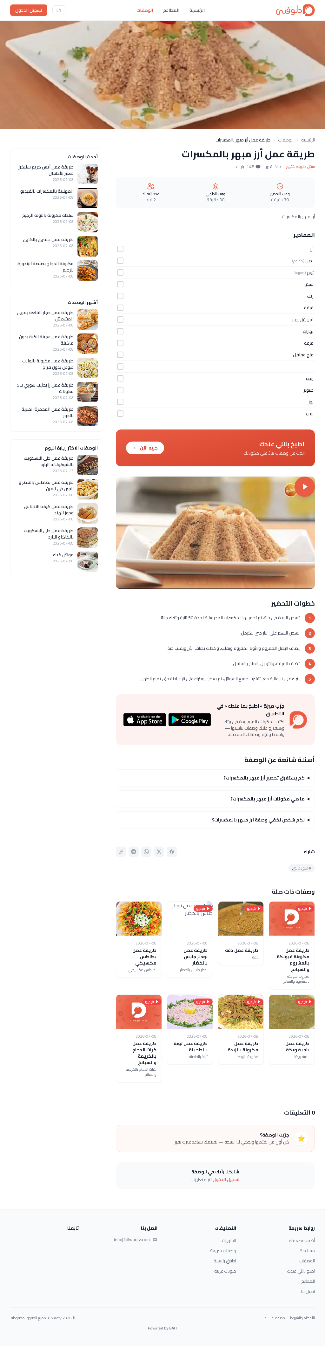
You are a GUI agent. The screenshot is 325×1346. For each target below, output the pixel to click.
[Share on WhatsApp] (146, 852)
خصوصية (278, 1318)
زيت (310, 296)
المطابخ (308, 1281)
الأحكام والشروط (302, 1318)
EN (58, 10)
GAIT (173, 1328)
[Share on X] (159, 852)
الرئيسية (197, 10)
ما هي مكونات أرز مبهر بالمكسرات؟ (267, 799)
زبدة (310, 378)
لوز (311, 402)
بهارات (308, 331)
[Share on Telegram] (134, 852)
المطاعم (171, 10)
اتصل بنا (308, 1291)
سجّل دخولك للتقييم (300, 166)
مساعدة (307, 1250)
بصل (309, 261)
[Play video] (215, 532)
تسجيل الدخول (28, 10)
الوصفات (144, 10)
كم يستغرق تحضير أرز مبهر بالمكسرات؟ (264, 778)
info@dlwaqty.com (132, 1239)
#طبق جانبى (301, 868)
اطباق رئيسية (225, 1261)
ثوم (310, 272)
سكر (310, 284)
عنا (264, 1318)
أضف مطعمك (302, 1240)
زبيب (310, 413)
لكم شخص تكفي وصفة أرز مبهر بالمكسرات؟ (258, 820)
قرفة (309, 308)
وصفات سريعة (223, 1250)
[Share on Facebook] (172, 852)
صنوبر (309, 390)
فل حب (299, 319)
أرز (312, 249)
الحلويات (229, 1240)
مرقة (309, 343)
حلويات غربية (225, 1271)
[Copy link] (121, 852)
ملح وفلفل (303, 355)
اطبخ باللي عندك (301, 1271)
